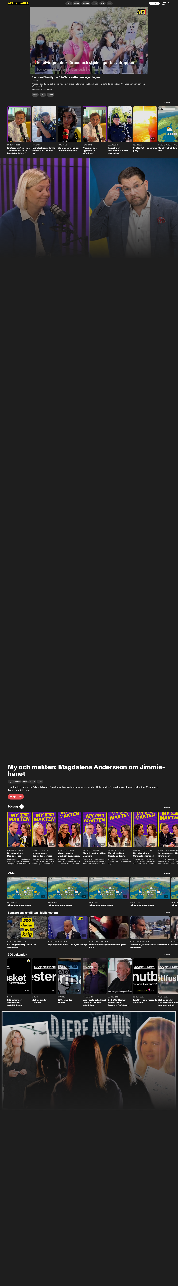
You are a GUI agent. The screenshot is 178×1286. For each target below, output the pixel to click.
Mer (109, 3)
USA (42, 95)
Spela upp (17, 796)
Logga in (154, 3)
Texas (50, 95)
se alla (167, 103)
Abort (35, 95)
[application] (89, 40)
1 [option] (21, 806)
